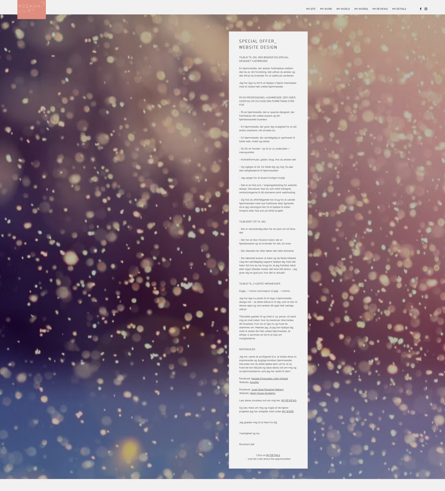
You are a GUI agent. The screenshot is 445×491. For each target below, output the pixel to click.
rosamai (31, 6)
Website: (244, 393)
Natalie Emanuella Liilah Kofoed (269, 378)
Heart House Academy (263, 393)
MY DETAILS (273, 455)
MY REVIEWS (289, 400)
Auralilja (254, 382)
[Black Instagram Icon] (426, 9)
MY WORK (288, 411)
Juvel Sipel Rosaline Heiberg (267, 389)
